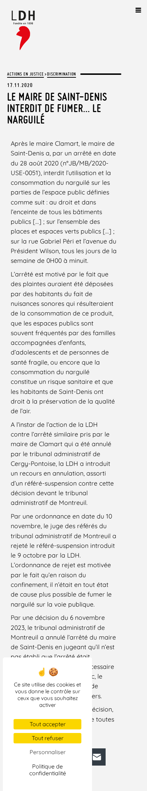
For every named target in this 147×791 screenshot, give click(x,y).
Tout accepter (48, 724)
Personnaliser (48, 752)
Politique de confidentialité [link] (47, 770)
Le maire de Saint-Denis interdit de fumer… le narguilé (57, 108)
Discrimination (61, 74)
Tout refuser (48, 738)
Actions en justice (25, 74)
